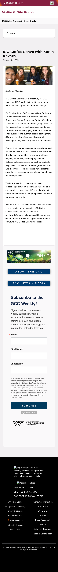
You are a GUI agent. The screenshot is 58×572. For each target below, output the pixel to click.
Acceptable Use (15, 515)
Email (14, 334)
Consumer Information (42, 502)
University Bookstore (43, 529)
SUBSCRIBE (29, 405)
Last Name (17, 363)
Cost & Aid (43, 506)
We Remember (16, 520)
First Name (17, 349)
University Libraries (15, 525)
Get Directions (24, 488)
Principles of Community (15, 506)
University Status (15, 502)
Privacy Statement (15, 511)
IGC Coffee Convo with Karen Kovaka (19, 21)
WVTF (43, 524)
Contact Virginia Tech (29, 496)
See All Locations (26, 492)
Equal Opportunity (43, 520)
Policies (43, 515)
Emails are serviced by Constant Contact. (27, 396)
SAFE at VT (43, 511)
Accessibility (15, 530)
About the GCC (29, 271)
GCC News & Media (29, 283)
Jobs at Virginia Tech (43, 534)
